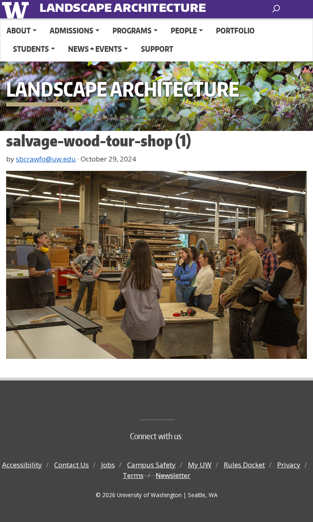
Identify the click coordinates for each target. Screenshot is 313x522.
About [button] (19, 30)
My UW (200, 464)
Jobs (108, 464)
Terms (133, 475)
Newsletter (173, 475)
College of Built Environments (173, 406)
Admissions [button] (71, 30)
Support (157, 49)
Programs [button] (132, 30)
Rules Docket (244, 464)
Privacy (288, 464)
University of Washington (17, 9)
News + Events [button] (95, 49)
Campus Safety (151, 464)
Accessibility (22, 464)
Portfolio (235, 30)
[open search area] (277, 9)
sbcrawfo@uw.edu (46, 159)
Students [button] (31, 49)
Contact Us (71, 464)
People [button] (184, 30)
